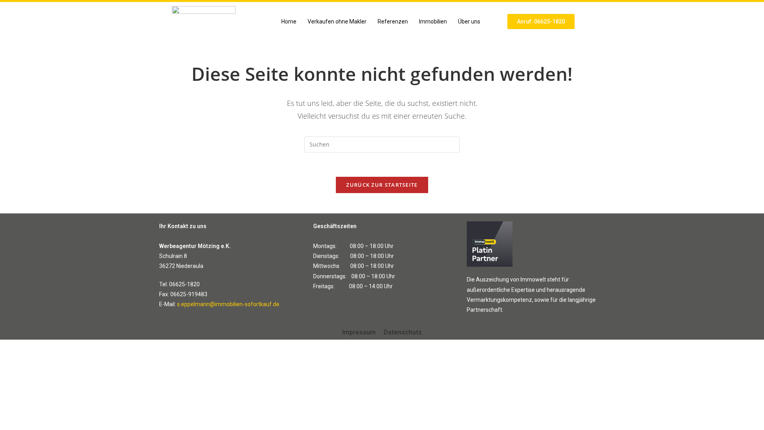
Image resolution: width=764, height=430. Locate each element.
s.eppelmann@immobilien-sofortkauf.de (228, 304)
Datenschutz (403, 332)
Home (288, 21)
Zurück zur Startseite (381, 184)
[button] (471, 21)
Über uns (469, 21)
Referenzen (393, 21)
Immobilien (433, 21)
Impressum (359, 332)
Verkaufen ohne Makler (337, 21)
